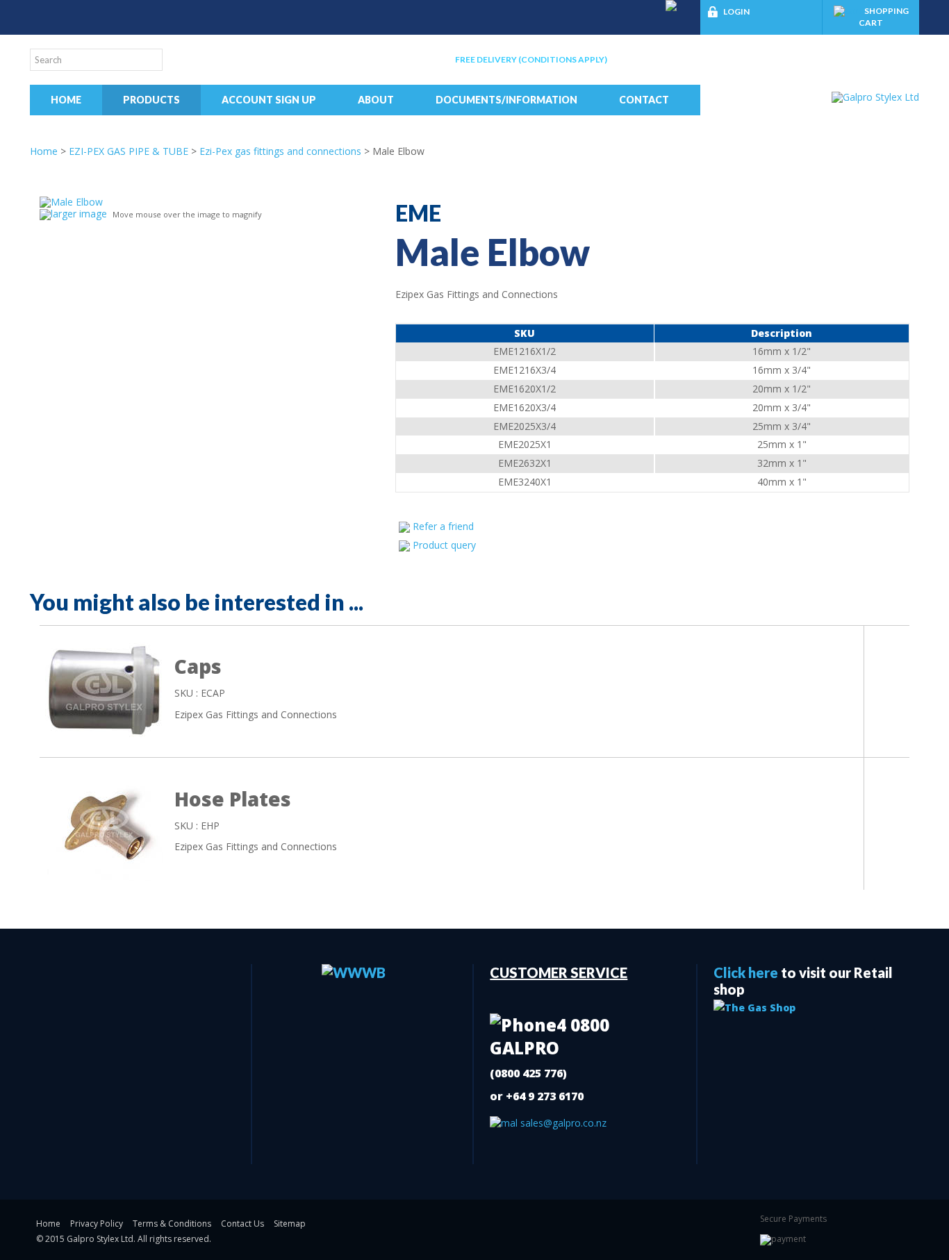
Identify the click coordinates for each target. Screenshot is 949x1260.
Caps (198, 666)
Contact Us (242, 1223)
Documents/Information (506, 100)
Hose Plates (232, 799)
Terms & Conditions (172, 1223)
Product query (444, 545)
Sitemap (290, 1223)
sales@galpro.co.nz (562, 1122)
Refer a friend (443, 526)
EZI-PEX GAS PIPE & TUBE (128, 151)
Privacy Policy (96, 1223)
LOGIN (736, 11)
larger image (79, 213)
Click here (745, 972)
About (376, 100)
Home (66, 100)
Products (151, 100)
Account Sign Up (269, 100)
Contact (644, 100)
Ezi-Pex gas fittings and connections (280, 151)
